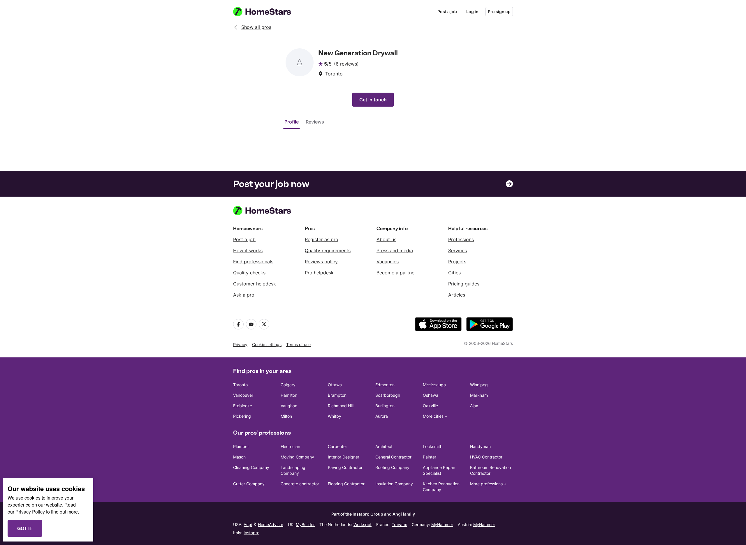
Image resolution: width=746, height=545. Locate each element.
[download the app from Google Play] (489, 324)
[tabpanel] (373, 140)
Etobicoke (242, 405)
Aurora (381, 416)
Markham (479, 395)
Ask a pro (243, 295)
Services (457, 250)
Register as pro (321, 239)
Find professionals (253, 261)
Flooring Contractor (346, 483)
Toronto (240, 384)
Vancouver (243, 395)
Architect (384, 446)
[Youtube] (251, 324)
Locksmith (432, 446)
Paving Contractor (345, 467)
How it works (248, 250)
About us (386, 239)
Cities (454, 273)
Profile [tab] (291, 122)
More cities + (435, 416)
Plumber (241, 446)
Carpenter (337, 446)
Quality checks (249, 273)
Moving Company (297, 456)
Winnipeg (479, 384)
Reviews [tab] (315, 122)
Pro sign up (499, 11)
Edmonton (385, 384)
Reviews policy (321, 261)
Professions (461, 239)
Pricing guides (463, 284)
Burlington (385, 405)
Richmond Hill (340, 405)
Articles (456, 295)
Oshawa (430, 395)
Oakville (430, 405)
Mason (239, 456)
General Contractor (393, 456)
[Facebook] (238, 324)
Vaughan (289, 405)
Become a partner (396, 273)
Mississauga (434, 384)
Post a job (447, 11)
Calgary (288, 384)
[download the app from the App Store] (438, 324)
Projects (457, 261)
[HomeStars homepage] (267, 11)
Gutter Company (249, 483)
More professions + (488, 483)
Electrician (290, 446)
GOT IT (24, 528)
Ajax (474, 405)
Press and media (394, 250)
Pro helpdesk (319, 273)
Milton (286, 416)
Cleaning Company (251, 467)
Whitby (334, 416)
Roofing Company (392, 467)
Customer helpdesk (254, 284)
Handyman (480, 446)
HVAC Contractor (486, 456)
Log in (472, 11)
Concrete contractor (300, 483)
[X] (264, 324)
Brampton (337, 395)
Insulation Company (394, 483)
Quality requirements (328, 250)
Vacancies (387, 261)
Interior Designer (343, 456)
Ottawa (335, 384)
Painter (429, 456)
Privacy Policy (30, 511)
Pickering (242, 416)
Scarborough (387, 395)
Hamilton (289, 395)
